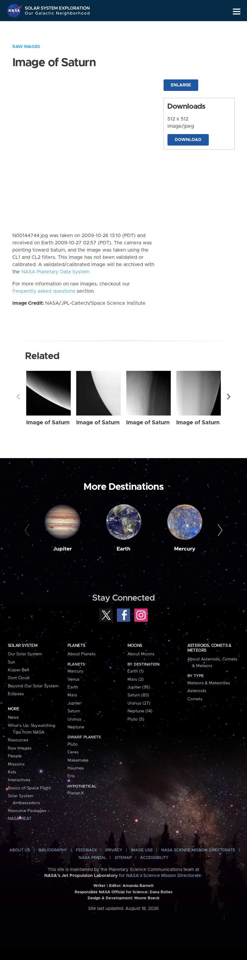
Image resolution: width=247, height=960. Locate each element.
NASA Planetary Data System (55, 271)
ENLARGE (181, 85)
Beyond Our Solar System (33, 686)
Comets (194, 699)
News (13, 717)
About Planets (81, 654)
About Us (19, 850)
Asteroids (196, 691)
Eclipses (16, 694)
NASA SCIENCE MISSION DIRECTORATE (198, 850)
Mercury (184, 549)
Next (228, 396)
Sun (11, 662)
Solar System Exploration (57, 7)
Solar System (22, 646)
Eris (71, 776)
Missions (16, 764)
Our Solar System (25, 654)
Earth (123, 549)
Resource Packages (27, 811)
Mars (72, 695)
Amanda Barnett (138, 886)
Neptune (75, 727)
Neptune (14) (139, 711)
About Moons (141, 654)
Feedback (86, 850)
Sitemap (123, 858)
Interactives (19, 780)
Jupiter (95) (138, 687)
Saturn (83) (138, 695)
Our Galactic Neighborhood (57, 14)
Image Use (142, 850)
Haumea (75, 768)
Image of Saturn (48, 422)
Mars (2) (135, 679)
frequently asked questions (43, 291)
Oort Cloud (19, 678)
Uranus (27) (138, 703)
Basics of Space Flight (29, 788)
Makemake (78, 760)
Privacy (113, 850)
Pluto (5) (135, 719)
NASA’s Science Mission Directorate (163, 876)
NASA (15, 10)
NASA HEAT (20, 819)
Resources (18, 740)
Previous (18, 396)
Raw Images (26, 47)
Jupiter (62, 549)
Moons (134, 646)
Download (188, 140)
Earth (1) (135, 671)
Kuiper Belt (18, 670)
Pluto (72, 744)
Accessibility (154, 858)
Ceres (73, 752)
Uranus (74, 719)
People (15, 756)
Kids (12, 772)
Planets (76, 646)
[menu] (236, 11)
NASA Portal (92, 858)
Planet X (75, 793)
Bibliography (53, 850)
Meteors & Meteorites (208, 683)
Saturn (73, 711)
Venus (73, 679)
